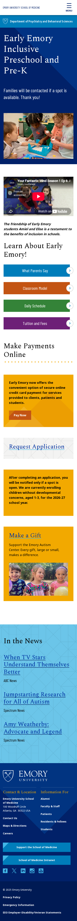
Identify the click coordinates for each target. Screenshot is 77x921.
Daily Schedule (34, 305)
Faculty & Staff (50, 806)
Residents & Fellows (53, 821)
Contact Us (10, 818)
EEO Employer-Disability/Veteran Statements (32, 912)
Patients (46, 814)
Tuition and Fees (35, 323)
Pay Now (20, 415)
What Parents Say (35, 270)
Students (46, 829)
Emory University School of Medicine (21, 7)
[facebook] (5, 872)
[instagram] (32, 872)
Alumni (45, 798)
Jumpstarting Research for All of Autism (35, 698)
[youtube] (41, 872)
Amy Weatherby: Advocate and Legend (33, 728)
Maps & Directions (15, 825)
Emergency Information (18, 905)
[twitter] (14, 872)
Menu (69, 10)
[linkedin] (23, 872)
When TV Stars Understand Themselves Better (36, 665)
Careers (8, 833)
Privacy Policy (11, 897)
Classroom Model (35, 288)
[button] (37, 847)
